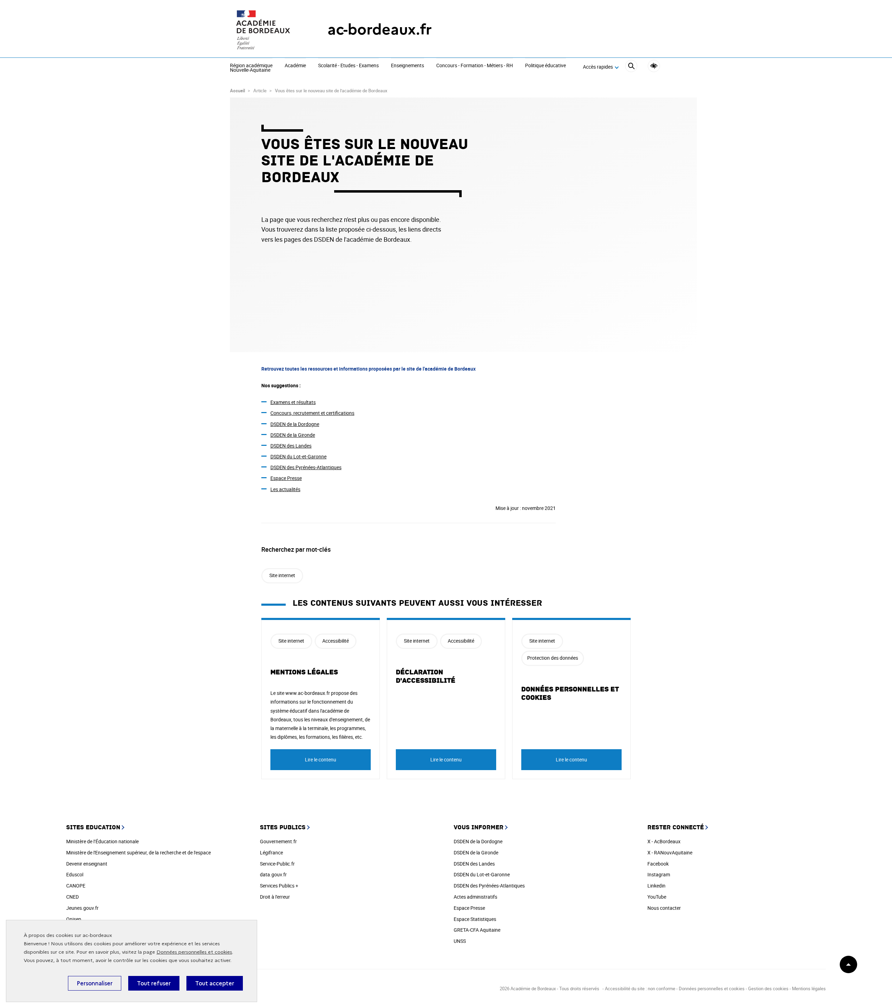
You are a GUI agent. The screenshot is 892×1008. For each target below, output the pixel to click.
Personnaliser (95, 983)
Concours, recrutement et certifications (312, 413)
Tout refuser (154, 983)
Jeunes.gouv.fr (82, 908)
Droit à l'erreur (275, 896)
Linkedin (656, 885)
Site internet (282, 575)
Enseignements (407, 65)
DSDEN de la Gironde (292, 435)
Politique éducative (545, 65)
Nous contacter (664, 908)
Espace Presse (286, 478)
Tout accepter (214, 983)
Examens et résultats (293, 402)
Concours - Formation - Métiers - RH (474, 65)
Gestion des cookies (768, 988)
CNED (72, 896)
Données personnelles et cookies (194, 952)
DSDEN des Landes (291, 445)
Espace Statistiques (475, 919)
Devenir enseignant (86, 863)
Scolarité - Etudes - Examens (348, 65)
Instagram (658, 874)
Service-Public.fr (277, 863)
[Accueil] (265, 29)
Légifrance (271, 852)
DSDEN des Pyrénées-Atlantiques (305, 467)
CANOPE (75, 885)
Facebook (658, 863)
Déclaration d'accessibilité (425, 676)
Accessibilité (654, 66)
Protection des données (552, 657)
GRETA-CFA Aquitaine (477, 929)
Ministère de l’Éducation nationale (102, 841)
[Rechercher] (631, 67)
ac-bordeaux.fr (380, 29)
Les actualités (285, 489)
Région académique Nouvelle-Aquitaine (251, 68)
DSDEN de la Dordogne (294, 424)
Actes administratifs (475, 896)
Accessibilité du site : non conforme (640, 988)
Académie (295, 65)
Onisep (73, 919)
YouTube (656, 896)
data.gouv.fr (273, 874)
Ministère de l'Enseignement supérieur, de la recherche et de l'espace (138, 852)
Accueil (237, 90)
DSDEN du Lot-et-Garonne (298, 456)
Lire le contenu (320, 759)
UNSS (460, 941)
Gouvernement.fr (278, 841)
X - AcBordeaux (663, 841)
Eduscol (74, 874)
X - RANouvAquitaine (669, 852)
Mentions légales (304, 672)
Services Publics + (279, 885)
